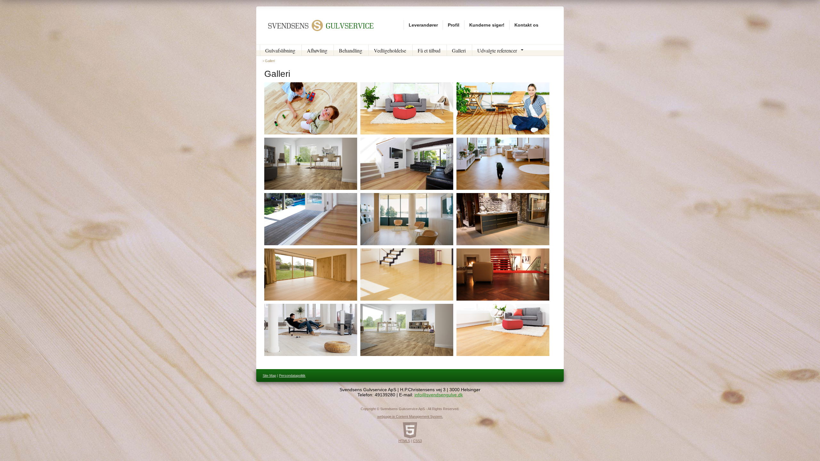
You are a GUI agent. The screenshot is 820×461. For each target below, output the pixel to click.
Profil (453, 25)
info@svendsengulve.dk (438, 394)
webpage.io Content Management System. (410, 416)
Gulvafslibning (280, 50)
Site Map (269, 375)
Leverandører (423, 25)
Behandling (350, 50)
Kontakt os (526, 25)
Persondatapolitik (292, 375)
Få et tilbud (429, 50)
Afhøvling (317, 50)
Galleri (459, 50)
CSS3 (417, 441)
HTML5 (404, 441)
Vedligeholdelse (390, 50)
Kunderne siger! (486, 25)
